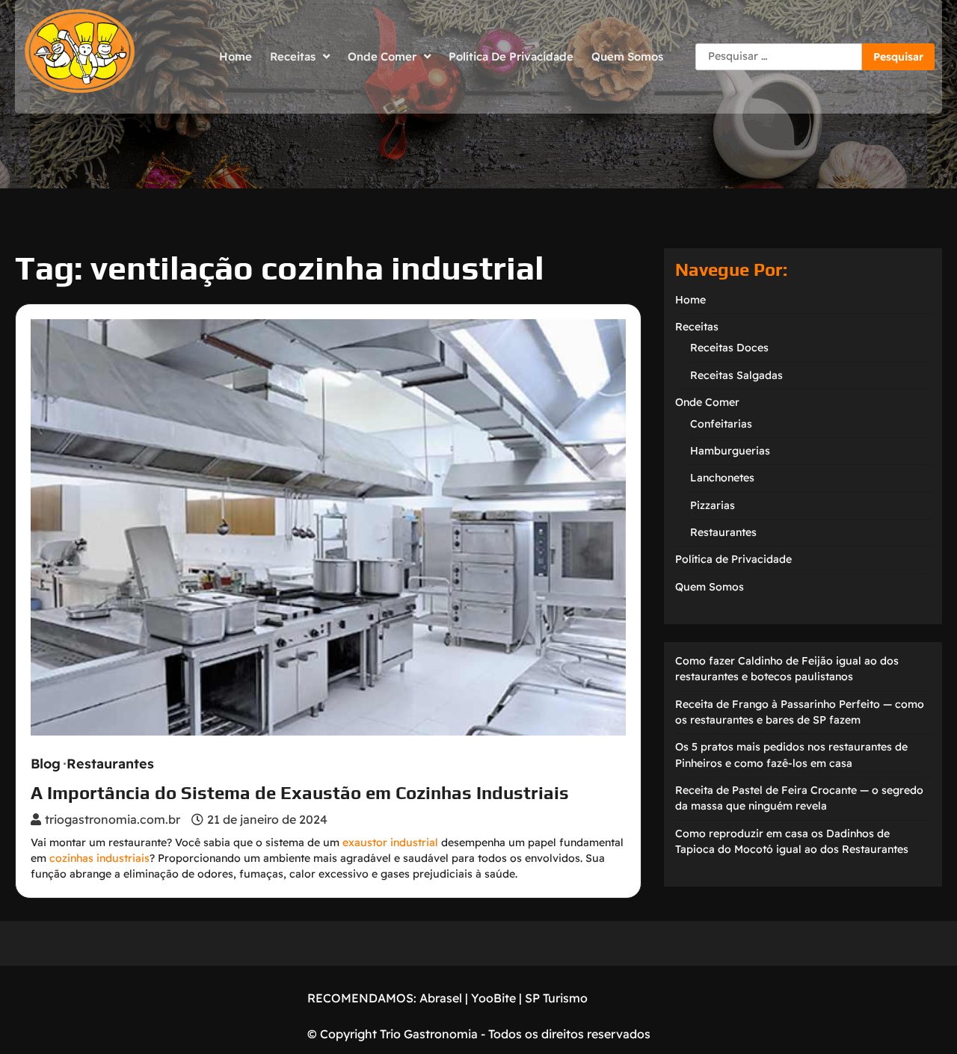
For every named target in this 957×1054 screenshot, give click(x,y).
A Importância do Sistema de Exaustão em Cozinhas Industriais (300, 793)
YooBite (493, 997)
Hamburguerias (730, 450)
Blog (46, 764)
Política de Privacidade (511, 56)
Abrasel (440, 997)
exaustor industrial (390, 842)
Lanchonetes (722, 477)
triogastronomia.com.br (112, 819)
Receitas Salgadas (736, 375)
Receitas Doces (729, 347)
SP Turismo (556, 997)
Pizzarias (712, 505)
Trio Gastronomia (427, 1033)
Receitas (293, 56)
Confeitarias (721, 424)
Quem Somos (627, 56)
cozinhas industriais (99, 858)
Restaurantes (110, 764)
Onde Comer (382, 56)
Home (235, 56)
